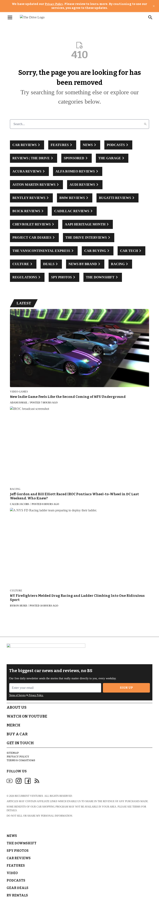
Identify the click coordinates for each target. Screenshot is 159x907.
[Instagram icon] (19, 781)
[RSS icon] (37, 781)
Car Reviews (19, 858)
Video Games (19, 391)
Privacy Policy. (35, 695)
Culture (16, 590)
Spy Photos (18, 851)
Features (16, 866)
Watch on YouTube (27, 716)
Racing (15, 489)
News (12, 836)
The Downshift (21, 843)
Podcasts (16, 880)
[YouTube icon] (9, 781)
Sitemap (13, 752)
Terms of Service (17, 695)
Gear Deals (17, 888)
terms (136, 806)
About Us (16, 707)
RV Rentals (17, 895)
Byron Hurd (18, 605)
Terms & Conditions (21, 760)
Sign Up (126, 687)
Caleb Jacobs (19, 504)
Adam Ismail (19, 402)
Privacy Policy (54, 4)
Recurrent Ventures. (29, 796)
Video (12, 873)
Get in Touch (20, 743)
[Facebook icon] (28, 781)
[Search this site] (150, 17)
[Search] (145, 124)
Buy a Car (17, 734)
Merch (13, 725)
